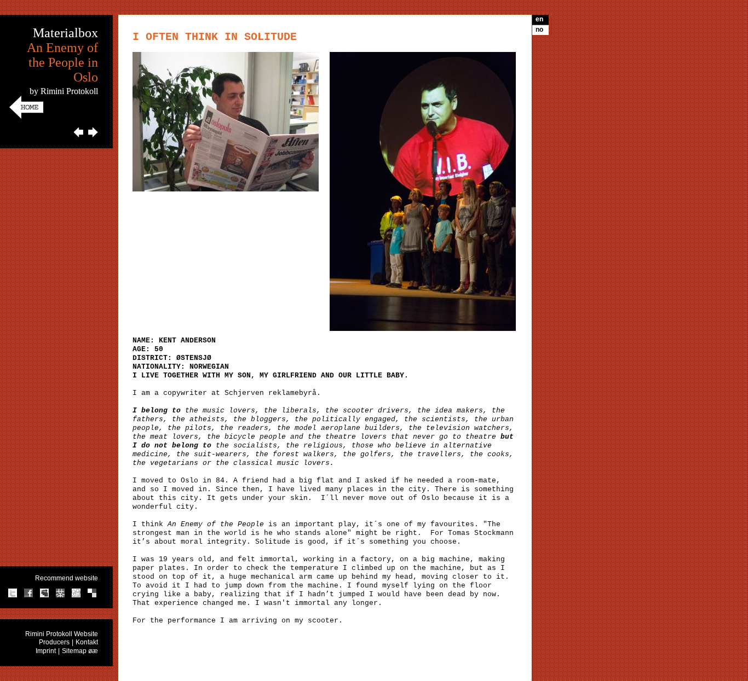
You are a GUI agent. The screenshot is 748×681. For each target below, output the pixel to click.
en (539, 19)
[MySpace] (44, 595)
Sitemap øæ (80, 651)
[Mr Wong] (60, 595)
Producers (54, 642)
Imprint (46, 651)
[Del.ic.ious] (92, 595)
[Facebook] (28, 595)
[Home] (26, 117)
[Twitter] (12, 595)
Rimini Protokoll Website (61, 634)
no (539, 29)
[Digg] (76, 595)
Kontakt (87, 642)
